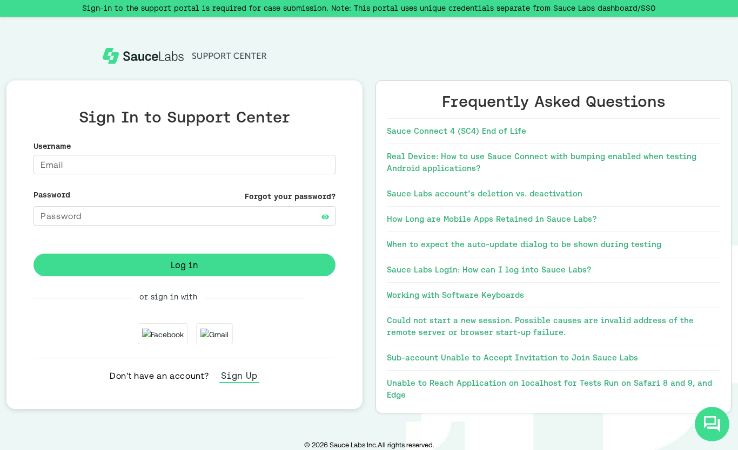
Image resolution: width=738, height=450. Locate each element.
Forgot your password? (290, 196)
